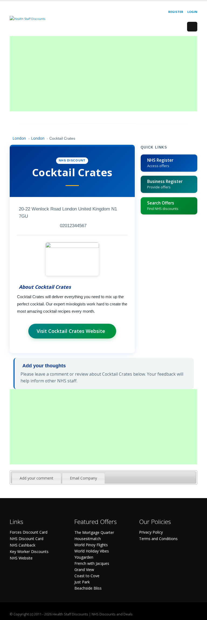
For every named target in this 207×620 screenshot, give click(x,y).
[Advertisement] (103, 73)
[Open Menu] (192, 26)
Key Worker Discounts (29, 551)
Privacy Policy (151, 532)
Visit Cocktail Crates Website (71, 331)
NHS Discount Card (26, 538)
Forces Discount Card (28, 532)
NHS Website (21, 558)
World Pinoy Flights (91, 544)
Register (175, 12)
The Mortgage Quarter (94, 532)
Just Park (82, 581)
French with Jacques (91, 563)
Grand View (84, 569)
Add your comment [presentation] (36, 478)
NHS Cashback (22, 545)
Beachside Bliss (88, 588)
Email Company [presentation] (83, 478)
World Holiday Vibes (91, 551)
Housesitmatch (87, 538)
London (19, 138)
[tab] (36, 478)
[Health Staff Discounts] (27, 18)
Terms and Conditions (158, 538)
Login (192, 12)
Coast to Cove (86, 575)
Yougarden (83, 557)
